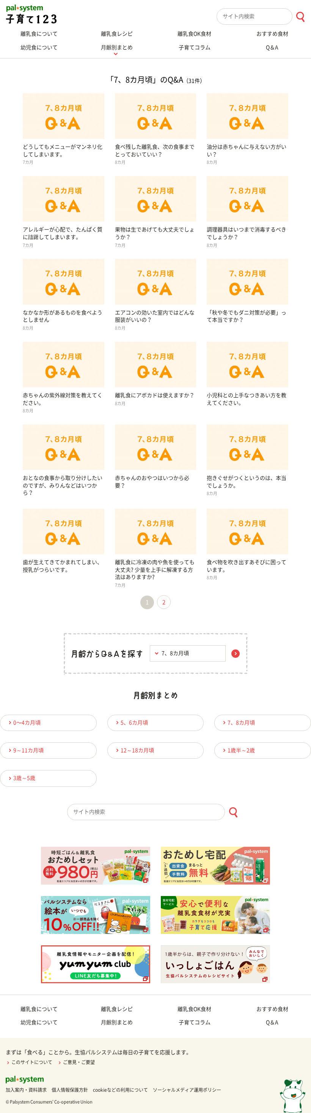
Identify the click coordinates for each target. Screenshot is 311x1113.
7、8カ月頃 (241, 722)
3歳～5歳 (24, 778)
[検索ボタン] (300, 17)
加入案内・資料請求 (26, 1090)
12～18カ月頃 (137, 750)
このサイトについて (31, 1062)
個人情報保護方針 (70, 1090)
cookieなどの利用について (120, 1090)
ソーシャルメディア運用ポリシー (187, 1090)
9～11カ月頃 (28, 750)
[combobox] (264, 16)
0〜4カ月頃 (27, 722)
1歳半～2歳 (241, 750)
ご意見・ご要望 (79, 1062)
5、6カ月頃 (134, 722)
